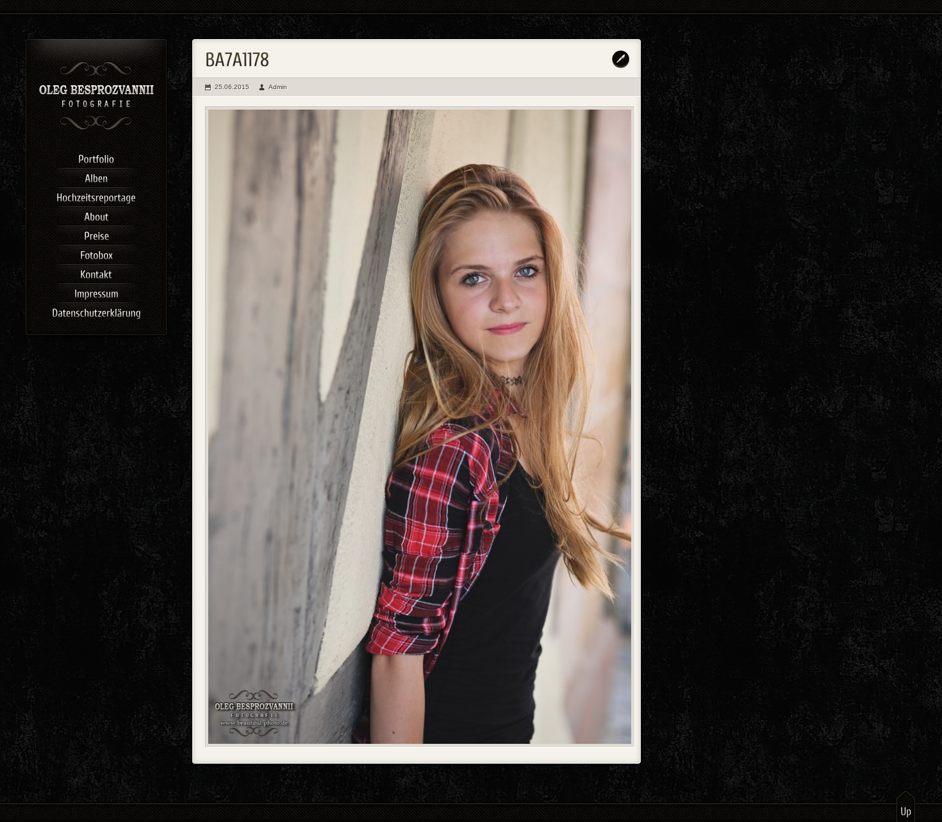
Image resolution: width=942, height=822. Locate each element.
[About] (96, 214)
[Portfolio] (96, 157)
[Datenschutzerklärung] (96, 310)
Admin (278, 86)
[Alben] (96, 176)
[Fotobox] (96, 253)
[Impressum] (96, 291)
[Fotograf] (96, 128)
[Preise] (96, 233)
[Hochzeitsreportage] (96, 195)
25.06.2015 (232, 86)
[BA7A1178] (420, 427)
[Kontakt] (96, 272)
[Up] (905, 806)
